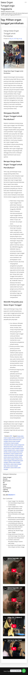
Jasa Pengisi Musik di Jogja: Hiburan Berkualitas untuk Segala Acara (16, 513)
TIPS (11, 436)
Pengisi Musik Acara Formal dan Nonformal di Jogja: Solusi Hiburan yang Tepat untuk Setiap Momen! (16, 536)
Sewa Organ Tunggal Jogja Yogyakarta (8, 5)
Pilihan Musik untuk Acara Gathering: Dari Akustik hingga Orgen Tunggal (15, 530)
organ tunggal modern (17, 448)
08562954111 (11, 495)
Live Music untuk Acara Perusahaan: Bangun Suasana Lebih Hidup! (15, 541)
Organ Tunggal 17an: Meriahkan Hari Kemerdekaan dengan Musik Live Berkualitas (16, 502)
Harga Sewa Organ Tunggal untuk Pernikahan (11, 33)
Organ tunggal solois (9, 450)
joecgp (20, 38)
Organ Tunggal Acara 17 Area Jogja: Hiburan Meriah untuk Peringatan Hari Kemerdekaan (15, 508)
